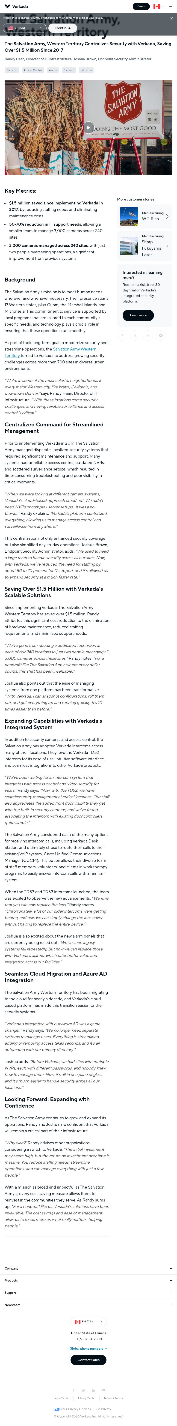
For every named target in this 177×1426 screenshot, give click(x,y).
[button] (88, 127)
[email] (161, 335)
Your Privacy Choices (76, 1409)
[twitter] (83, 1390)
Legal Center (61, 1398)
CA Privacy (103, 1409)
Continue (62, 28)
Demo (141, 6)
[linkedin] (148, 335)
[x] (135, 335)
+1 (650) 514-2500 (88, 1339)
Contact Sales (88, 1360)
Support (10, 1293)
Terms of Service (114, 1398)
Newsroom (12, 1305)
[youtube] (104, 1390)
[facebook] (122, 335)
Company (11, 1268)
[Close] (171, 18)
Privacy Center (86, 1398)
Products (11, 1280)
